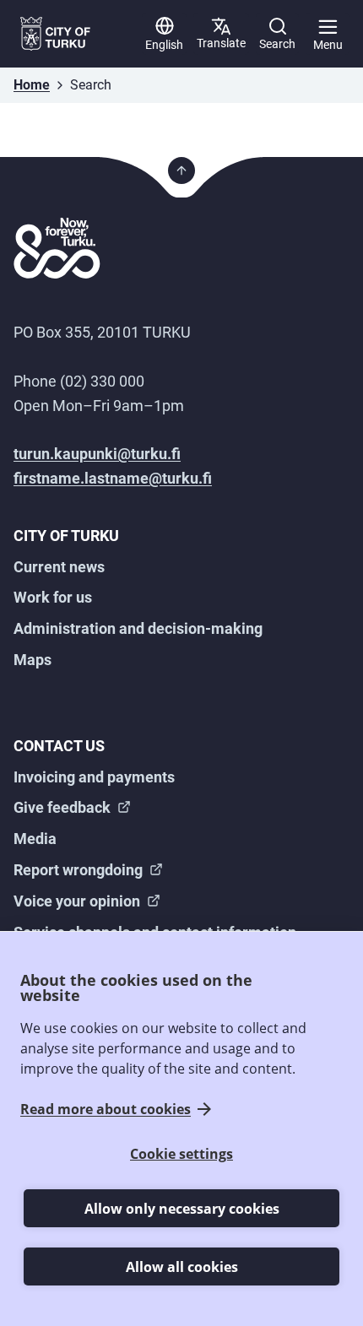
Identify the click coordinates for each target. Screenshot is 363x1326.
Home (32, 85)
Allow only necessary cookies (181, 1208)
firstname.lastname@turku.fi (113, 478)
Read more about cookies (105, 1109)
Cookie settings (181, 1154)
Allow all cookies (182, 1267)
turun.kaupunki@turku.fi (97, 454)
